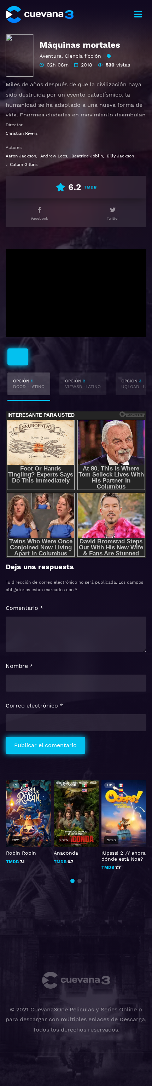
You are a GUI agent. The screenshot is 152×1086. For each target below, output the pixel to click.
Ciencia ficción (83, 56)
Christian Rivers (21, 133)
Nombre (19, 666)
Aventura (51, 56)
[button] (72, 881)
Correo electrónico (34, 705)
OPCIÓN (29, 384)
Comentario (24, 608)
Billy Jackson (120, 156)
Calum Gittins (23, 164)
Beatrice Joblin (87, 156)
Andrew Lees (53, 156)
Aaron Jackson (21, 156)
